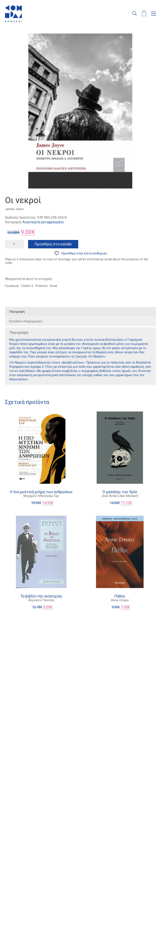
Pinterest (41, 286)
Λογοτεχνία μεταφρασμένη (43, 222)
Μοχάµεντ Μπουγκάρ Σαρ (41, 496)
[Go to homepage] (13, 13)
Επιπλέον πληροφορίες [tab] (25, 321)
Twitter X (27, 286)
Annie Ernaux (120, 600)
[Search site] (134, 14)
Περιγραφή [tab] (17, 311)
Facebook (12, 286)
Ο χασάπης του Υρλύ (120, 492)
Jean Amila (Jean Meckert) (119, 496)
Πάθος (119, 596)
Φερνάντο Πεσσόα (41, 600)
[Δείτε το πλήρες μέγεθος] (10, 40)
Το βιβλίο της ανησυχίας (41, 596)
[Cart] (144, 13)
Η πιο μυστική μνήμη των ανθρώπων (41, 492)
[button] (153, 14)
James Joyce (14, 209)
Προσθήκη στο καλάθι (53, 244)
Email (53, 286)
